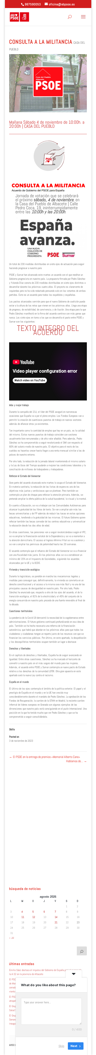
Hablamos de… (76, 761)
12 (33, 917)
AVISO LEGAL (15, 1045)
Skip (61, 1046)
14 (56, 917)
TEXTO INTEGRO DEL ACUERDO (48, 330)
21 (56, 922)
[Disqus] (48, 819)
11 (22, 917)
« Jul (11, 938)
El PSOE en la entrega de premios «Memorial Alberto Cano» (44, 757)
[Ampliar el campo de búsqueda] (82, 950)
